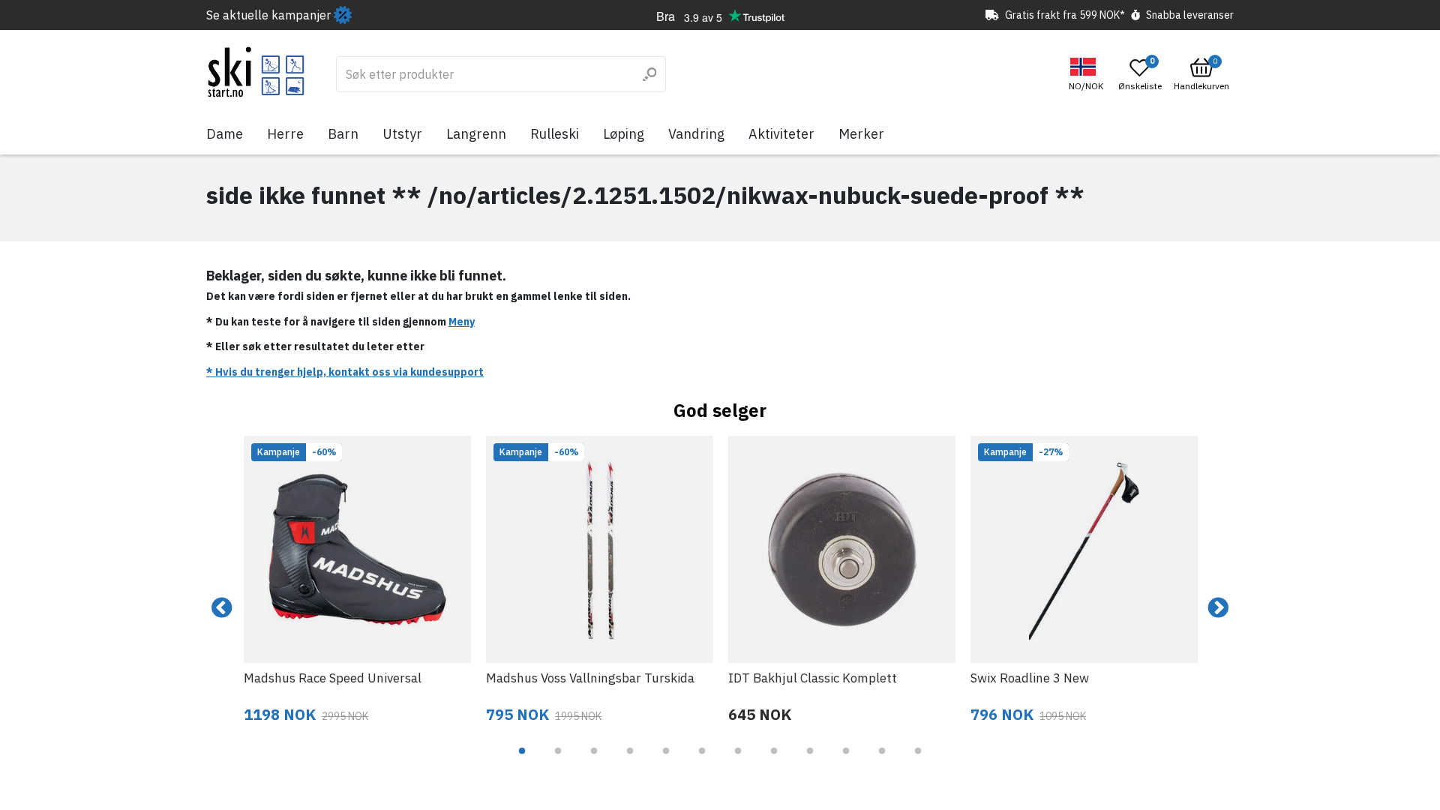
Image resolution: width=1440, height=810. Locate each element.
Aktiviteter (781, 133)
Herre (285, 133)
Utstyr (402, 133)
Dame (224, 133)
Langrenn (476, 133)
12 (918, 762)
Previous (222, 608)
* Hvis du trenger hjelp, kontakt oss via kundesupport (345, 372)
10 (846, 762)
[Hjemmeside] (256, 72)
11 (882, 762)
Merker (861, 133)
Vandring (696, 133)
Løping (623, 133)
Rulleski (554, 133)
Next (1218, 608)
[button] (1088, 74)
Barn (343, 133)
